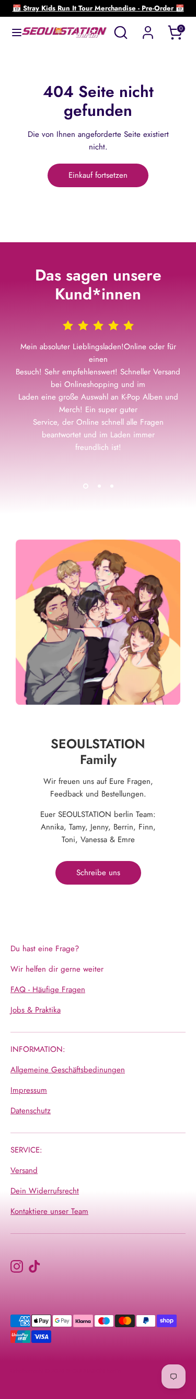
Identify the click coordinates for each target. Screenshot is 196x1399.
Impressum (28, 1090)
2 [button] (99, 486)
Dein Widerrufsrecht (44, 1191)
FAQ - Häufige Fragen (47, 989)
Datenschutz (30, 1110)
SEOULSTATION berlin (93, 1370)
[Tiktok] (34, 1266)
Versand (24, 1170)
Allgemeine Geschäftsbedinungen (67, 1069)
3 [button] (111, 486)
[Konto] (147, 28)
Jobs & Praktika (35, 1010)
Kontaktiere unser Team (49, 1211)
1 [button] (85, 486)
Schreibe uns (98, 872)
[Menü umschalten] (11, 32)
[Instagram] (16, 1266)
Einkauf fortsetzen (98, 175)
